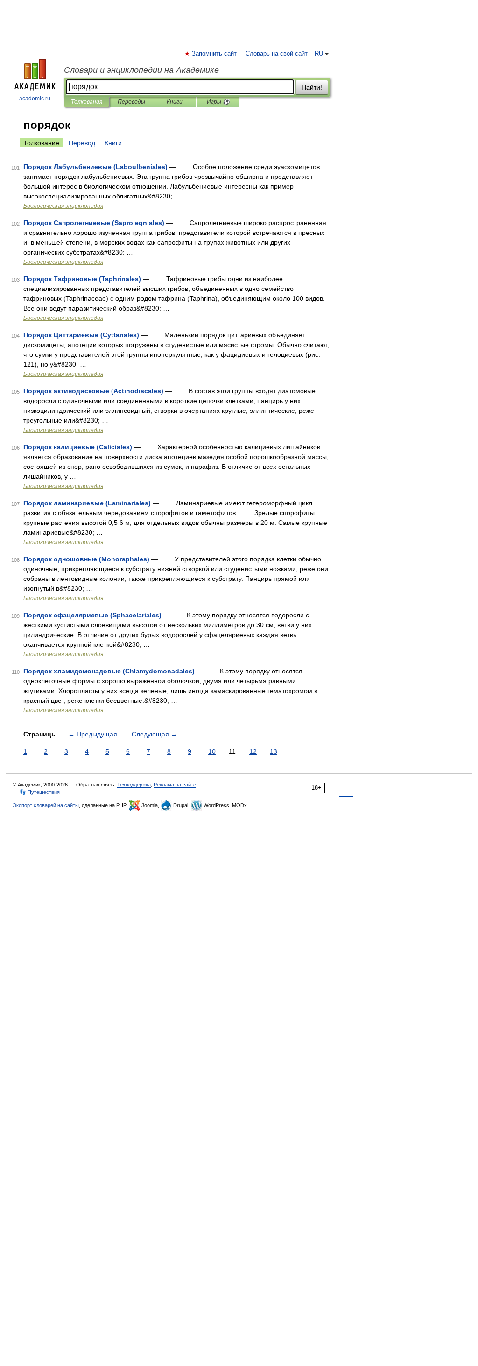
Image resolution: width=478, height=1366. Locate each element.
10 (212, 751)
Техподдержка (134, 784)
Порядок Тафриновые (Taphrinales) (82, 279)
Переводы (131, 102)
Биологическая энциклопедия (63, 206)
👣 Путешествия (40, 792)
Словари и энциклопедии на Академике (141, 70)
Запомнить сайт (215, 53)
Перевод (82, 143)
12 (253, 751)
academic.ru (34, 98)
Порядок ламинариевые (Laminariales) (87, 503)
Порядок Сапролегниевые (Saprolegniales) (93, 222)
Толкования (86, 102)
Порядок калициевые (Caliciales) (77, 447)
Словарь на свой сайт (277, 53)
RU (319, 53)
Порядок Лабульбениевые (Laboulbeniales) (95, 166)
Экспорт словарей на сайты (46, 805)
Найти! (312, 87)
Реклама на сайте (175, 784)
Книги (175, 102)
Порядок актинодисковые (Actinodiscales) (93, 391)
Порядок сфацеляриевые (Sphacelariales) (92, 615)
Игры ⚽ (218, 102)
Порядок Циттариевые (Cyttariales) (81, 335)
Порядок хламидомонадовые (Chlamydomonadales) (109, 671)
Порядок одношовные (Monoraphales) (86, 559)
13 (273, 751)
